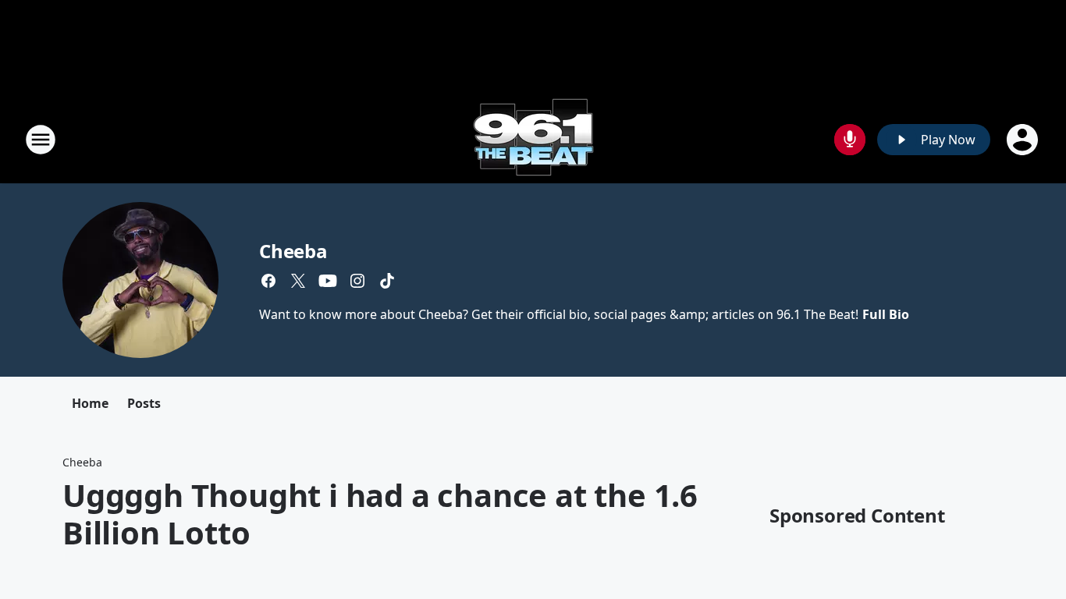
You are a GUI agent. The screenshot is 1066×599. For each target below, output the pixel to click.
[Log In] (1024, 139)
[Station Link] (533, 139)
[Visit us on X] (298, 280)
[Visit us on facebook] (268, 280)
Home (90, 403)
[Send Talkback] (849, 139)
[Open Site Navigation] (40, 139)
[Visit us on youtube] (327, 280)
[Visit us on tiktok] (387, 280)
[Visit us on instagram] (357, 280)
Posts (144, 403)
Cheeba (293, 251)
